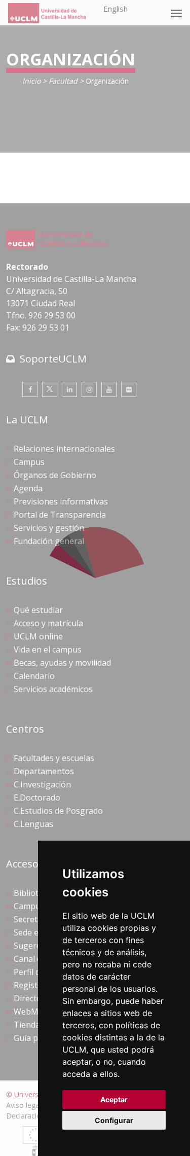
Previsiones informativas (61, 501)
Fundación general (49, 541)
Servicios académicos (53, 689)
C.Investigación (42, 784)
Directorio (33, 998)
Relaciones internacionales (64, 448)
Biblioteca (32, 892)
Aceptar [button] (114, 1099)
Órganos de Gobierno (55, 475)
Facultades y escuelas (54, 758)
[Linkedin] (69, 389)
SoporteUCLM (53, 359)
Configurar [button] (114, 1120)
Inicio (31, 81)
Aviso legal (23, 1105)
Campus (29, 461)
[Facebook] (29, 389)
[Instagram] (89, 389)
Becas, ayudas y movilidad (62, 662)
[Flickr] (128, 389)
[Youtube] (109, 389)
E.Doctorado (37, 797)
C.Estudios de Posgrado (58, 810)
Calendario (34, 675)
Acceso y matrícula (48, 623)
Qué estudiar (38, 610)
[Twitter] (49, 389)
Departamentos (44, 771)
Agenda (28, 488)
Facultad (63, 81)
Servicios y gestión (49, 527)
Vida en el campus (48, 649)
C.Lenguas (33, 823)
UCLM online (38, 636)
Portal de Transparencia (60, 514)
